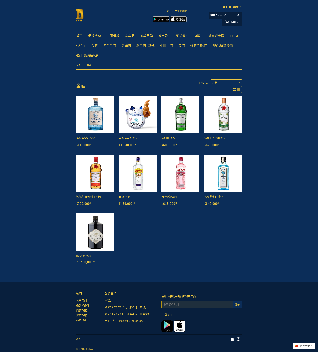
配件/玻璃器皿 (223, 46)
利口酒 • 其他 (145, 46)
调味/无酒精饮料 (87, 56)
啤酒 (197, 36)
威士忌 (163, 36)
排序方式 (203, 82)
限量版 (114, 36)
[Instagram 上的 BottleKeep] (238, 339)
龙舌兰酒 (109, 46)
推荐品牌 (146, 36)
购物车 (234, 22)
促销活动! (95, 36)
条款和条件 (82, 305)
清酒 (181, 46)
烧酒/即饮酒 (198, 46)
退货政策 (81, 315)
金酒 (94, 46)
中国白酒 (166, 46)
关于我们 (81, 300)
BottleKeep (88, 349)
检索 (78, 339)
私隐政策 (81, 320)
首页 (79, 36)
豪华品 (129, 36)
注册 (237, 304)
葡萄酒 (181, 36)
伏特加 (81, 46)
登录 (225, 7)
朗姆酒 (126, 46)
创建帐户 (237, 7)
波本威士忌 (216, 36)
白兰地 (234, 36)
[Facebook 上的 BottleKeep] (233, 339)
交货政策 (81, 310)
